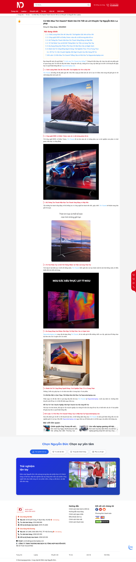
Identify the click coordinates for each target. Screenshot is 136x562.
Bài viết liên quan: (51, 423)
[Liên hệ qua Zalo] (131, 547)
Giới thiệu (60, 11)
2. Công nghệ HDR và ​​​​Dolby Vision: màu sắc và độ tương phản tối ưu (70, 37)
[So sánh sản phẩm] (133, 287)
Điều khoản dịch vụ (75, 517)
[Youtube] (100, 509)
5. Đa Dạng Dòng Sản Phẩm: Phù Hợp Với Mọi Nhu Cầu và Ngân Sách (70, 46)
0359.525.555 (37, 534)
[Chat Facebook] (133, 283)
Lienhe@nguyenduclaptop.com (33, 541)
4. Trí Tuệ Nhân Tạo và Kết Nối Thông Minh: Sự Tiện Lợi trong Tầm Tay (70, 43)
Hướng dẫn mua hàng (76, 511)
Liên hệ (51, 11)
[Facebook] (96, 509)
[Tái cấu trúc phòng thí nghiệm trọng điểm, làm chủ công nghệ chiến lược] (86, 428)
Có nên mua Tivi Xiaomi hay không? (75, 61)
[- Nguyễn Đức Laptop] (20, 5)
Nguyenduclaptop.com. (68, 66)
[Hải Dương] (133, 279)
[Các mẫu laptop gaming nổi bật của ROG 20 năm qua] (47, 428)
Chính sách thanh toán (76, 522)
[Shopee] (104, 509)
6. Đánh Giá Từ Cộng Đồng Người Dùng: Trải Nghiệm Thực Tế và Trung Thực (73, 49)
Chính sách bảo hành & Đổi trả (79, 509)
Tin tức (43, 11)
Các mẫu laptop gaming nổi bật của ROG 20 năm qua (65, 426)
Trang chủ (14, 11)
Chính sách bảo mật (75, 519)
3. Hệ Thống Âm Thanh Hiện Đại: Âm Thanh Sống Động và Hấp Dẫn (69, 40)
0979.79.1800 (43, 525)
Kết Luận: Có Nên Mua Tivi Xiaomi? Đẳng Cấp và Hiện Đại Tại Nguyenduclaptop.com (75, 55)
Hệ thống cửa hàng (99, 5)
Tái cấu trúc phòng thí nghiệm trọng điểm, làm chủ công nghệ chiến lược (103, 426)
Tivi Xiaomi (47, 72)
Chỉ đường (56, 520)
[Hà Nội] (133, 275)
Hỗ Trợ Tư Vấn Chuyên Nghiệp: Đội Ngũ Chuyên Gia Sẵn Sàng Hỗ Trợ (73, 52)
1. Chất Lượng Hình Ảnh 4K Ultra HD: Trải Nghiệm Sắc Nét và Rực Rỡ (70, 34)
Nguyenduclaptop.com (50, 334)
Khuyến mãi (34, 11)
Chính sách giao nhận (76, 514)
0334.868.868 (37, 522)
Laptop (23, 11)
